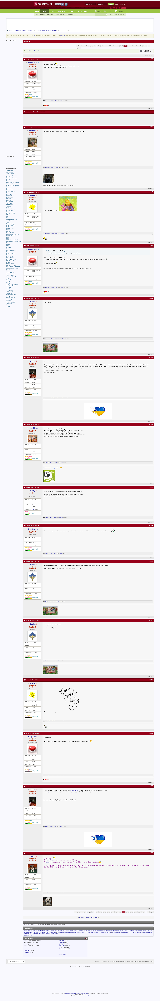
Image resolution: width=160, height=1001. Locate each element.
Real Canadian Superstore (13, 266)
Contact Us (97, 961)
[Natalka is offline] (32, 314)
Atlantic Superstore (11, 175)
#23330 (151, 298)
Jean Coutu (9, 221)
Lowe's (8, 231)
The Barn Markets (11, 286)
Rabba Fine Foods (11, 265)
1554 (117, 45)
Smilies (61, 942)
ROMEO (52, 167)
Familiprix (9, 192)
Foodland (8, 198)
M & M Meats (10, 232)
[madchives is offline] (32, 439)
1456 (106, 45)
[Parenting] (119, 8)
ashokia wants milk (60, 930)
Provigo (8, 262)
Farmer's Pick (10, 195)
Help (117, 4)
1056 (102, 45)
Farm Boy (9, 194)
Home (40, 8)
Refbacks (26, 952)
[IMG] (60, 944)
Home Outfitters (10, 213)
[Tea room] (111, 8)
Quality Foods (10, 263)
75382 (147, 51)
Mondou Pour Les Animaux (13, 241)
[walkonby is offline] (32, 142)
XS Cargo (9, 303)
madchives (47, 100)
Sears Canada (10, 275)
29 (33, 330)
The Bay (8, 287)
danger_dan (32, 62)
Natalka (52, 100)
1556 (125, 45)
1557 (129, 45)
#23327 (151, 126)
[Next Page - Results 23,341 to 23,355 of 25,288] (149, 46)
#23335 (151, 561)
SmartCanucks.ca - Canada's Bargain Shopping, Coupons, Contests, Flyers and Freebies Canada (122, 961)
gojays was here (129, 930)
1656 (144, 45)
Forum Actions (60, 14)
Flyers (64, 8)
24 (33, 159)
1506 (110, 45)
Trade (121, 11)
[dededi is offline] (32, 207)
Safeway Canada (10, 272)
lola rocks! (42, 932)
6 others (62, 397)
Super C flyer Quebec (12, 284)
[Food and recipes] (116, 8)
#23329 (151, 245)
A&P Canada (9, 172)
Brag (99, 11)
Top (85, 11)
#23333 (151, 487)
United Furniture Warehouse (10, 298)
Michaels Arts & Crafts (12, 240)
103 (33, 509)
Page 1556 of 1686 (82, 45)
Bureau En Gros (10, 181)
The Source (9, 290)
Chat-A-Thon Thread (35, 51)
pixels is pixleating (99, 932)
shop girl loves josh (137, 932)
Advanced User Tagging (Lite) (70, 993)
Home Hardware (10, 212)
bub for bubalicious (71, 930)
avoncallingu (49, 860)
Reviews (88, 8)
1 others (59, 892)
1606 (141, 45)
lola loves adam (34, 932)
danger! (122, 930)
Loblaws (8, 226)
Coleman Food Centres (12, 185)
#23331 (151, 357)
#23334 (151, 525)
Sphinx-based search (85, 995)
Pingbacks (27, 950)
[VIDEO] (61, 945)
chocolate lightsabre (100, 930)
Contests (76, 8)
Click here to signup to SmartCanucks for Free (34, 111)
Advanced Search (118, 14)
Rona (7, 271)
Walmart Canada (10, 302)
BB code (61, 940)
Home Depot (9, 210)
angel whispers (28, 930)
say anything (107, 932)
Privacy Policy (147, 961)
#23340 (151, 852)
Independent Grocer (11, 219)
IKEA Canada (10, 218)
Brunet (8, 179)
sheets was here (126, 932)
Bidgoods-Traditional (11, 178)
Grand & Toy (9, 204)
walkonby (32, 130)
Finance (82, 8)
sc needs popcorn (117, 932)
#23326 (151, 59)
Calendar (42, 14)
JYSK (8, 222)
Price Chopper (10, 257)
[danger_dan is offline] (32, 74)
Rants (93, 8)
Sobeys (8, 278)
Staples (8, 281)
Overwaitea (9, 249)
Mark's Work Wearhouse (12, 234)
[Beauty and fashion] (114, 8)
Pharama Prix (10, 254)
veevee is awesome (32, 933)
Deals (45, 8)
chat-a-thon (91, 930)
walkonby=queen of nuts (45, 933)
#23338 (151, 733)
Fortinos (8, 200)
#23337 (151, 679)
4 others (62, 167)
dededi (32, 196)
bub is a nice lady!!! (81, 930)
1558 (133, 45)
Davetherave (33, 529)
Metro (7, 238)
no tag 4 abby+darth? (75, 932)
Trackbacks (62, 949)
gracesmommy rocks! (140, 930)
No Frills (8, 247)
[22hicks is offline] (32, 868)
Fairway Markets (10, 191)
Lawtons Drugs (10, 224)
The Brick (9, 288)
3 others (62, 100)
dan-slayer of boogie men (113, 930)
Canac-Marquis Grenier (12, 182)
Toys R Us (9, 293)
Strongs (8, 283)
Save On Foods (10, 274)
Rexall (8, 269)
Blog (37, 11)
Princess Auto (10, 260)
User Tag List (27, 41)
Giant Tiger (9, 203)
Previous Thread (84, 917)
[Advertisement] (58, 119)
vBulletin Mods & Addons (82, 993)
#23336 (151, 620)
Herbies (8, 207)
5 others (62, 233)
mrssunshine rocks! (51, 932)
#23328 (151, 192)
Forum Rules (62, 954)
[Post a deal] (123, 8)
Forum (44, 11)
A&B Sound (9, 170)
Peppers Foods (10, 253)
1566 (137, 45)
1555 (121, 45)
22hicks (56, 100)
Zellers (8, 306)
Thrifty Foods (10, 291)
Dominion (8, 188)
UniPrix (8, 296)
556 (99, 45)
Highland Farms (10, 209)
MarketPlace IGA (11, 235)
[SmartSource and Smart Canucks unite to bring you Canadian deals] (13, 160)
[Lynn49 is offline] (32, 373)
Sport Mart (9, 280)
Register (123, 4)
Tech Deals (51, 8)
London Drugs (10, 228)
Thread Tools (148, 55)
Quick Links (70, 14)
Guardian (8, 206)
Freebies (70, 8)
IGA (7, 216)
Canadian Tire (10, 184)
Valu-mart (8, 300)
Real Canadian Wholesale (13, 268)
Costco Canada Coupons (13, 187)
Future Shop (9, 201)
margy (32, 491)
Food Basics (9, 197)
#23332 (151, 424)
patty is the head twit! (87, 932)
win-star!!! (55, 933)
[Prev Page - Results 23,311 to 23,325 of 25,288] (94, 46)
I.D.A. (8, 215)
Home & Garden (100, 8)
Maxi (7, 237)
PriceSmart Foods (11, 259)
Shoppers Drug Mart (11, 277)
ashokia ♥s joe (50, 930)
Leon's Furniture (10, 225)
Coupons (58, 8)
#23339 (151, 785)
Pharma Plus (9, 256)
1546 (114, 45)
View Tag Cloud (28, 935)
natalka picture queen (63, 932)
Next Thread (94, 917)
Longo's (8, 229)
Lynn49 (32, 361)
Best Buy (8, 176)
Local (110, 11)
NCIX (7, 246)
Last (78, 48)
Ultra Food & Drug (11, 294)
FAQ (37, 14)
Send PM (150, 108)
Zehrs (7, 305)
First (91, 46)
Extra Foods (9, 190)
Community (50, 14)
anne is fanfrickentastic (39, 930)
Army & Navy (10, 173)
